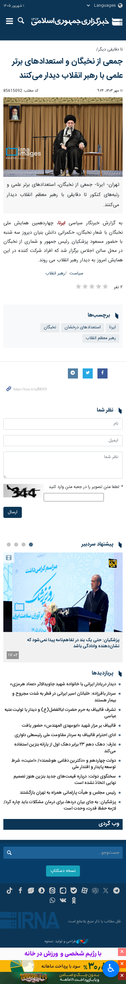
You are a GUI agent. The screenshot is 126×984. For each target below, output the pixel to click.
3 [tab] (16, 545)
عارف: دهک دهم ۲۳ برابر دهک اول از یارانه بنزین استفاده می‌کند (65, 748)
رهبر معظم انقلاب (101, 338)
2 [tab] (24, 545)
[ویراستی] (31, 891)
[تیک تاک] (9, 891)
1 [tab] (31, 545)
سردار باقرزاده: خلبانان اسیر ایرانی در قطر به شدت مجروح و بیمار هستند (64, 697)
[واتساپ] (52, 901)
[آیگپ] (63, 891)
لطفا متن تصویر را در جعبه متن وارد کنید (86, 487)
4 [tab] (9, 545)
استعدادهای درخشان (83, 327)
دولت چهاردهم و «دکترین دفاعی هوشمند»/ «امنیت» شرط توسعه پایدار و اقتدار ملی (63, 764)
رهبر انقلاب (55, 273)
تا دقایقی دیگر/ (109, 49)
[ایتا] (52, 891)
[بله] (73, 891)
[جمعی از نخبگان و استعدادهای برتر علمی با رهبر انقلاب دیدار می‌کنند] (63, 137)
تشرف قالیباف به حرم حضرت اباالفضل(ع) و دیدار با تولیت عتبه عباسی (60, 713)
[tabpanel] (63, 607)
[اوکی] (73, 901)
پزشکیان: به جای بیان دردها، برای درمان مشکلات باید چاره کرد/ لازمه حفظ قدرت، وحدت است (60, 805)
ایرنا (70, 22)
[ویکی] (63, 901)
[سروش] (41, 891)
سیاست (76, 273)
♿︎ (111, 968)
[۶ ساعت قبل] (63, 592)
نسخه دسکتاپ (63, 871)
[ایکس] (105, 891)
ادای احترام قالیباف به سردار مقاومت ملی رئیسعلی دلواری (65, 735)
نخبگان (50, 327)
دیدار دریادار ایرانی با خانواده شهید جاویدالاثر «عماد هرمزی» (63, 684)
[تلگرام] (116, 891)
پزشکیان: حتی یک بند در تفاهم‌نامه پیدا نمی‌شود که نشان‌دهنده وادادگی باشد (73, 643)
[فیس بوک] (20, 891)
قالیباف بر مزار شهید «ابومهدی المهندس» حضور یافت (69, 725)
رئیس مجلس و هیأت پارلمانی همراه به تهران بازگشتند (68, 792)
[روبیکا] (95, 891)
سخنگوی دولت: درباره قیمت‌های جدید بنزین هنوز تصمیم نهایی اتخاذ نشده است (64, 780)
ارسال (12, 512)
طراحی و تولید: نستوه (60, 942)
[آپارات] (84, 891)
